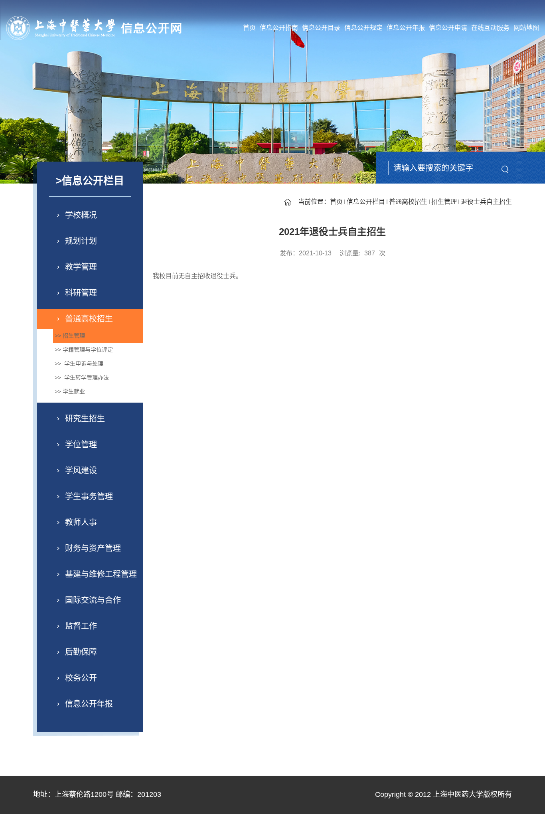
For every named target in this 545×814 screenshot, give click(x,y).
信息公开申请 (448, 27)
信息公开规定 (363, 27)
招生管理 (444, 201)
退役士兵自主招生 (486, 201)
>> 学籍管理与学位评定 (83, 349)
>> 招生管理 (69, 335)
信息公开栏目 (366, 201)
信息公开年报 (406, 27)
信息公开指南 (279, 27)
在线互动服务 (490, 27)
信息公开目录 (321, 27)
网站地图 (526, 27)
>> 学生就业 (69, 391)
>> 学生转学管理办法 (81, 377)
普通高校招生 (408, 201)
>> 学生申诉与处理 (78, 363)
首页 (249, 27)
